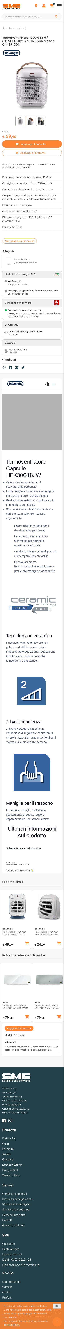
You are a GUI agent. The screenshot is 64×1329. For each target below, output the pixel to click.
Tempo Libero (11, 1175)
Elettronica (9, 1138)
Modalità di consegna (16, 1204)
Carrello (7, 1287)
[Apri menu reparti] (59, 6)
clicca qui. (15, 1324)
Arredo (6, 1154)
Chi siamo (8, 1244)
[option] (16, 919)
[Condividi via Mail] (17, 368)
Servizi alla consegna (16, 1209)
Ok (56, 1306)
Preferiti (7, 1297)
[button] (26, 944)
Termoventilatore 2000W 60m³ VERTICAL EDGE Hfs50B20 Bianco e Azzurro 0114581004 (15, 933)
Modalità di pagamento (17, 1199)
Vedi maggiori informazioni (19, 241)
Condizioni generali (14, 1193)
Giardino (7, 1159)
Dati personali (11, 1282)
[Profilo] (44, 6)
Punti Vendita (10, 1249)
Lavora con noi (12, 1254)
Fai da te (8, 1149)
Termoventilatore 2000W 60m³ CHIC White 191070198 (15, 1006)
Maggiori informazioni (19, 1028)
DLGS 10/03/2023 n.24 (16, 1259)
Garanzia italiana (13, 1225)
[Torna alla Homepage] (3, 28)
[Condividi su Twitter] (23, 368)
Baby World (10, 1170)
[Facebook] (4, 1121)
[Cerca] (56, 16)
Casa (5, 1143)
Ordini (6, 1292)
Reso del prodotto (14, 1215)
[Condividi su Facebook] (11, 368)
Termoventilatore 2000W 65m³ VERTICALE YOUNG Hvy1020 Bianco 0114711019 (47, 933)
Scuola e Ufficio (12, 1165)
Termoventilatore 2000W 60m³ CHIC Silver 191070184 (47, 1006)
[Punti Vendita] (36, 6)
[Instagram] (10, 1121)
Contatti (7, 1220)
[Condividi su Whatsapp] (5, 368)
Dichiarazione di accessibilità (20, 1265)
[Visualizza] (20, 121)
